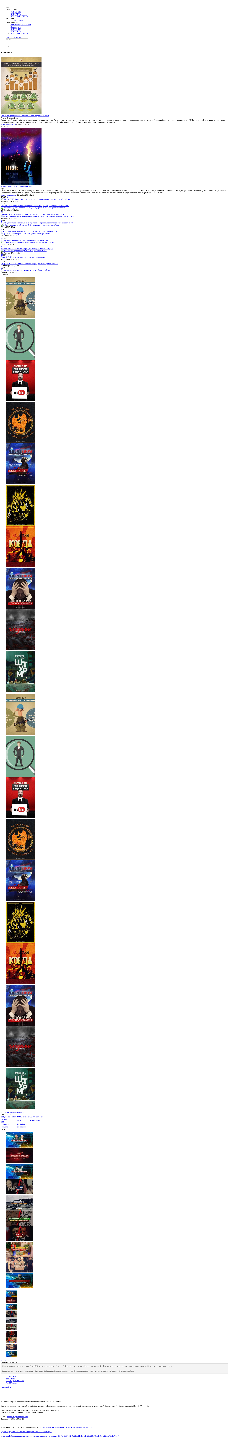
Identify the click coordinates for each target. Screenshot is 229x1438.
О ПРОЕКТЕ (15, 12)
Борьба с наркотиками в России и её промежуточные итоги (25, 116)
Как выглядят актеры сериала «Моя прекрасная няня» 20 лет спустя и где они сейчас (137, 1366)
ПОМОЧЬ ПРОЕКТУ (19, 16)
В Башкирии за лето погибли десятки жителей (82, 1366)
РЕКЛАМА (10, 1379)
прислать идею (17, 1112)
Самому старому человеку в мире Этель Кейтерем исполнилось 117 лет (31, 1366)
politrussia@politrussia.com (17, 1417)
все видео (5, 1360)
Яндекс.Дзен (6, 1387)
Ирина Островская (8, 195)
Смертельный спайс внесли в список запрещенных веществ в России (29, 264)
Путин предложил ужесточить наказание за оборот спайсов (25, 270)
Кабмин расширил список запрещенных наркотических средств (27, 249)
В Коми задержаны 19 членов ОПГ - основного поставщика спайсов (29, 231)
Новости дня (15, 27)
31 (8, 197)
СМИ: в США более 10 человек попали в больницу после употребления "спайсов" (35, 206)
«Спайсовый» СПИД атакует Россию (16, 186)
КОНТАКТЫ (15, 14)
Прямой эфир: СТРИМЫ (20, 25)
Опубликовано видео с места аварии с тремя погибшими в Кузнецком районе (102, 1371)
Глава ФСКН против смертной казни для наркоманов (23, 257)
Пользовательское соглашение (52, 1427)
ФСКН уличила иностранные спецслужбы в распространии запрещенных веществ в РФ (37, 223)
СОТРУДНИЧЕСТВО (15, 1381)
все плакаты (6, 1112)
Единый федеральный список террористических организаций (26, 1432)
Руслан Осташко (17, 20)
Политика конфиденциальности (78, 1427)
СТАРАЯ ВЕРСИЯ (13, 37)
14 (7, 126)
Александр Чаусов (8, 124)
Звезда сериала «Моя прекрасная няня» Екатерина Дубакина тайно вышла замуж (35, 1371)
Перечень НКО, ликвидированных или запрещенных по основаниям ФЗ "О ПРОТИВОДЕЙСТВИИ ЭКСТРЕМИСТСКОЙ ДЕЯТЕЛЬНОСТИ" (60, 1436)
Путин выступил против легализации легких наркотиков (24, 240)
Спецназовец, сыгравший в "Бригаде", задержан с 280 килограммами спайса (32, 214)
